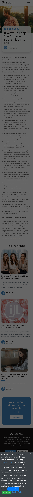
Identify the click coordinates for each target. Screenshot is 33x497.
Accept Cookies (7, 462)
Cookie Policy (17, 492)
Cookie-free (6, 492)
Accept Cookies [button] (13, 489)
